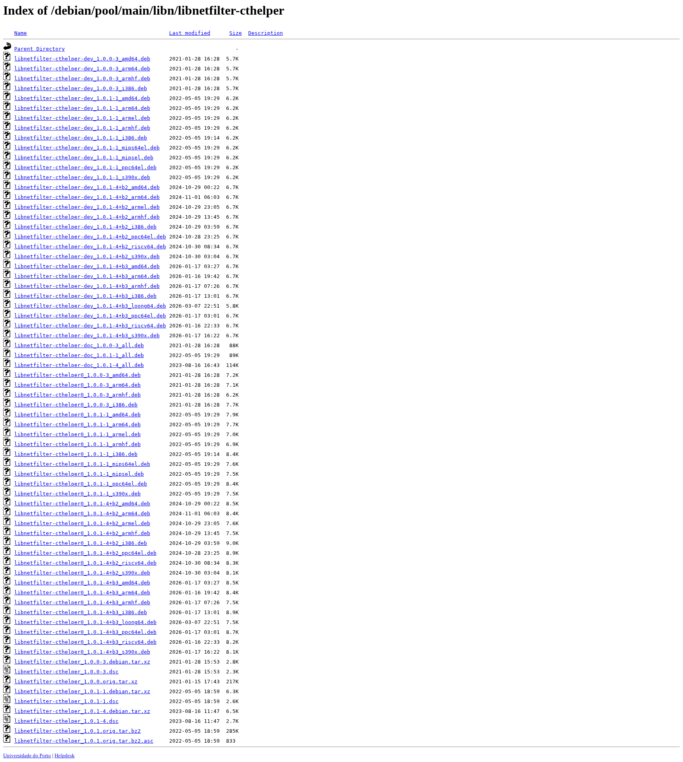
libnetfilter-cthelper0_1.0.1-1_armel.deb (77, 434)
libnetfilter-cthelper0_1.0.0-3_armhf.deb (77, 395)
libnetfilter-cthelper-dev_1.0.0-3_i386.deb (80, 88)
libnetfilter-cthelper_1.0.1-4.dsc (66, 721)
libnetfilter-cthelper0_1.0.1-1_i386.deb (76, 454)
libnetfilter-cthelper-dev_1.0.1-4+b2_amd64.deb (87, 187)
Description (265, 33)
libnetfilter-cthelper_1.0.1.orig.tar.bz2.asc (83, 741)
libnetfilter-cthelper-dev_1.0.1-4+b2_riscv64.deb (90, 247)
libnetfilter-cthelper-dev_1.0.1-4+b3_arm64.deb (87, 276)
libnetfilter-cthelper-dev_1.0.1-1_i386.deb (80, 138)
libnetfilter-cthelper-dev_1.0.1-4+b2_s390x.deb (87, 256)
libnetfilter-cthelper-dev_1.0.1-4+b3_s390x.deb (87, 335)
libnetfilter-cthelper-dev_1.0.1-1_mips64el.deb (87, 148)
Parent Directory (39, 49)
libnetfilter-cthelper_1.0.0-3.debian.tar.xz (82, 662)
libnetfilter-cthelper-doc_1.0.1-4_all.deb (79, 365)
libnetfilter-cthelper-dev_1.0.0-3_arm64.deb (82, 69)
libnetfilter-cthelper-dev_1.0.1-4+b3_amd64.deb (87, 266)
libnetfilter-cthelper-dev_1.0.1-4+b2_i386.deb (85, 227)
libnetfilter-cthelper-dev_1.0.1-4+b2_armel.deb (87, 207)
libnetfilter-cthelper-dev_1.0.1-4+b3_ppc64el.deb (90, 316)
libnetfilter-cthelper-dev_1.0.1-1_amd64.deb (82, 98)
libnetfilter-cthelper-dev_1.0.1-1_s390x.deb (82, 177)
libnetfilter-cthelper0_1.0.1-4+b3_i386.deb (80, 612)
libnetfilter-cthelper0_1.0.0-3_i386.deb (76, 405)
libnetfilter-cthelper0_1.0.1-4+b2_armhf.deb (82, 533)
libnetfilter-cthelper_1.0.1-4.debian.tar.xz (82, 711)
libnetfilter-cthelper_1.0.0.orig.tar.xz (76, 681)
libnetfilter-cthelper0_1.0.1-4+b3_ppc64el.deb (85, 632)
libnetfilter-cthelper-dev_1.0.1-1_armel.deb (82, 118)
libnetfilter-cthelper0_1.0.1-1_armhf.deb (77, 444)
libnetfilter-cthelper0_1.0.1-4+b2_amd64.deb (82, 504)
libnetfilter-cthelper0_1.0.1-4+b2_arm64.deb (82, 513)
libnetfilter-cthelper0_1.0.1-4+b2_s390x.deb (82, 573)
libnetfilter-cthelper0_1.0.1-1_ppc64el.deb (80, 484)
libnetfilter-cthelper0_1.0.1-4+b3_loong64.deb (85, 622)
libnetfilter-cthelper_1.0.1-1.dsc (66, 701)
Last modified (189, 33)
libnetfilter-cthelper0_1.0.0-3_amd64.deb (77, 375)
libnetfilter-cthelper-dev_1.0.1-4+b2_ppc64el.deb (90, 237)
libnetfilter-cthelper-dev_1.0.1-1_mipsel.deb (83, 158)
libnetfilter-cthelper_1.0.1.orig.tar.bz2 (77, 731)
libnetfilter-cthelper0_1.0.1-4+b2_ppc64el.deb (85, 553)
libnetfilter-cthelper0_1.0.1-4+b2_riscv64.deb (85, 563)
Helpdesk (65, 755)
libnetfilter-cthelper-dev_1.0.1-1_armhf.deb (82, 128)
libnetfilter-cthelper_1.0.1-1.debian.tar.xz (82, 691)
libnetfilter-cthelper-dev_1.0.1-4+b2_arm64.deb (87, 197)
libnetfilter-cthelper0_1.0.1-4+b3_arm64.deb (82, 593)
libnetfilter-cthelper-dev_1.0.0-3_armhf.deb (82, 78)
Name (20, 33)
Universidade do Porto (27, 755)
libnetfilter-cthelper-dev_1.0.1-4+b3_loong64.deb (90, 306)
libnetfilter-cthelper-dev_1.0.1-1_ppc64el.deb (85, 167)
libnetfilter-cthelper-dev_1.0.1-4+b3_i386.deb (85, 296)
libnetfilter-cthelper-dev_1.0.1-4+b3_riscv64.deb (90, 326)
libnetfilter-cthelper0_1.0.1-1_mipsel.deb (79, 474)
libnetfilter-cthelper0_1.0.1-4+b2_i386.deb (80, 543)
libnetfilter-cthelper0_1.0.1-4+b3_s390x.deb (82, 652)
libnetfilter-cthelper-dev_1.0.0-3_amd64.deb (82, 59)
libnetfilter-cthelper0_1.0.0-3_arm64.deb (77, 385)
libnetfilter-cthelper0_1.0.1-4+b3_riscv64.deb (85, 642)
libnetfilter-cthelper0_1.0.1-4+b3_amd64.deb (82, 583)
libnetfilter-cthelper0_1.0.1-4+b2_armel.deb (82, 523)
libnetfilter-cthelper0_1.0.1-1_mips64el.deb (82, 464)
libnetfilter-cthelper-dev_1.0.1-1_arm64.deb (82, 108)
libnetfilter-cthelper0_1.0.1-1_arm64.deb (77, 424)
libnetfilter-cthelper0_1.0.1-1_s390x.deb (77, 494)
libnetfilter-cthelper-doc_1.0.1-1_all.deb (79, 355)
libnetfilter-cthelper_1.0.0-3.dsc (66, 672)
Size (235, 33)
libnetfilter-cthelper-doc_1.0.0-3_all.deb (79, 345)
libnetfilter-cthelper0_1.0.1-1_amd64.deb (77, 415)
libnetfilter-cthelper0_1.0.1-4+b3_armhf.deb (82, 602)
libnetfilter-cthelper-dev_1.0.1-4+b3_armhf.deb (87, 286)
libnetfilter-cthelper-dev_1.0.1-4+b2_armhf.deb (87, 217)
